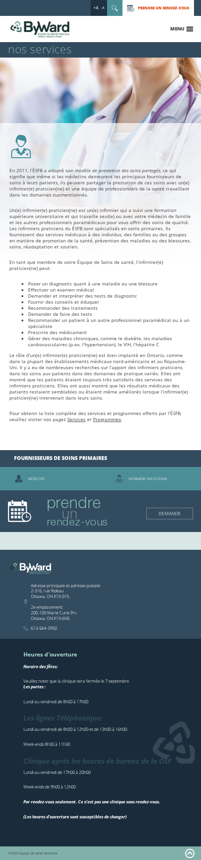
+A (96, 8)
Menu (177, 28)
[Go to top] (190, 853)
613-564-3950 (44, 628)
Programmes (107, 419)
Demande (169, 513)
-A (102, 8)
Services (76, 419)
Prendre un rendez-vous (163, 7)
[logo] (40, 29)
